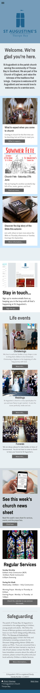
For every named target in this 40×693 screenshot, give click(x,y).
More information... (15, 242)
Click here (10, 524)
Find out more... (14, 190)
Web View (34, 681)
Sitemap (12, 681)
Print (6, 681)
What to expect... (14, 141)
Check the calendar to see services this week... (20, 602)
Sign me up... (11, 308)
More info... (20, 366)
